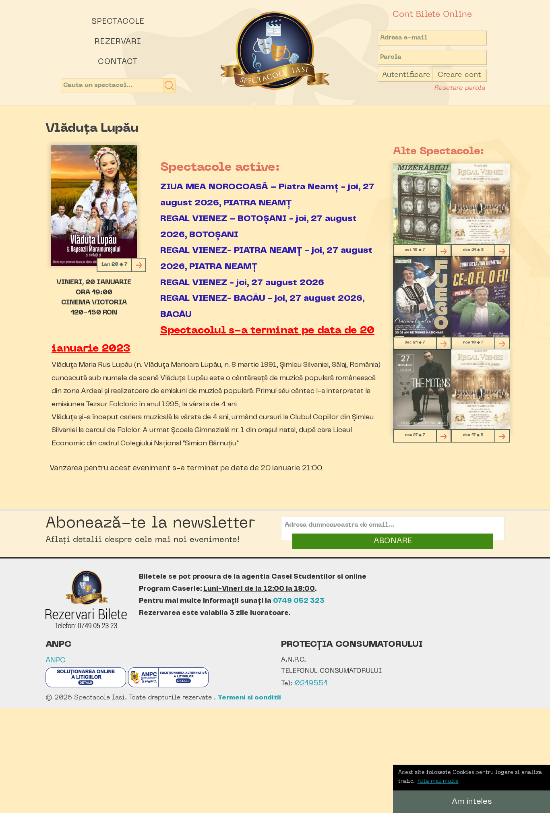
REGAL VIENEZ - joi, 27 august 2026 (242, 282)
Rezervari (118, 42)
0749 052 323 (299, 601)
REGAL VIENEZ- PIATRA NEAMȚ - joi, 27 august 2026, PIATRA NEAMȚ (266, 258)
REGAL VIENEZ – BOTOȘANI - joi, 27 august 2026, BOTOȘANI (258, 226)
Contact (118, 62)
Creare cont (459, 75)
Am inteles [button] (472, 801)
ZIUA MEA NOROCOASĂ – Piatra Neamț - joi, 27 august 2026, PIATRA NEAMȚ (267, 194)
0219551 (311, 683)
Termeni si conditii (249, 698)
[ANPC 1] (85, 685)
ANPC (55, 660)
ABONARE (393, 541)
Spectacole (118, 21)
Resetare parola (459, 88)
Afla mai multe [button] (438, 781)
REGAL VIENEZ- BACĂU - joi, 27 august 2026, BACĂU (262, 306)
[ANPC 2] (168, 685)
